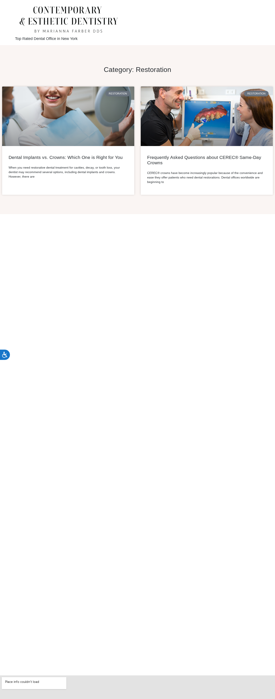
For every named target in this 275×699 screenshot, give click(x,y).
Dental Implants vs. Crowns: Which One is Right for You (66, 157)
